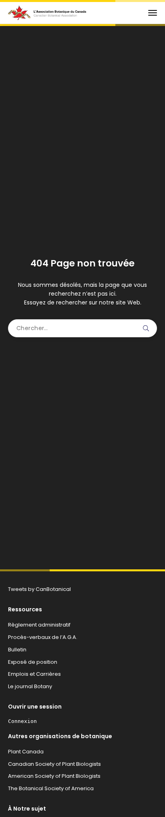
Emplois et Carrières (34, 674)
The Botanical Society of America (51, 788)
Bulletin (17, 649)
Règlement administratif (39, 625)
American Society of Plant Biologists (54, 776)
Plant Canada (26, 751)
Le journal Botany (30, 686)
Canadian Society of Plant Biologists (54, 764)
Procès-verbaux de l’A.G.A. (42, 637)
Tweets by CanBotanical (39, 589)
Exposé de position (32, 662)
